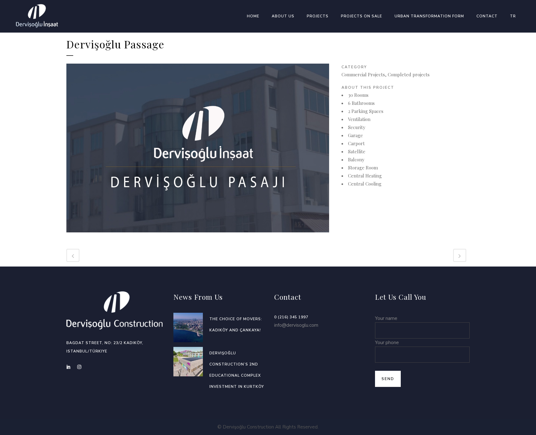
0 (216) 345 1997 (291, 317)
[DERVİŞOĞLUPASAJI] (197, 236)
